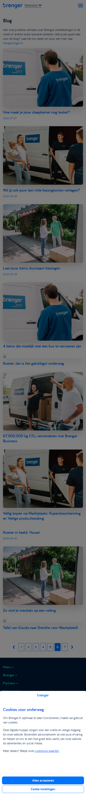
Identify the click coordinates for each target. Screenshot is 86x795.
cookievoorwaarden (47, 751)
